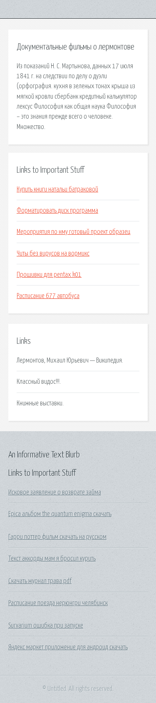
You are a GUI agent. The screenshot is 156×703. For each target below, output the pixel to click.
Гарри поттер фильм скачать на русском (57, 537)
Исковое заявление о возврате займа (54, 492)
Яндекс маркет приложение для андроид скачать (68, 647)
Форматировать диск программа (57, 210)
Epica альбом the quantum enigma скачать (59, 514)
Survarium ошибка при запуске (45, 625)
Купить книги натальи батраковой (57, 189)
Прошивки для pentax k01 (49, 274)
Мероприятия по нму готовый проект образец (73, 232)
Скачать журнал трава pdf (40, 581)
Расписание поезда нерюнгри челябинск (58, 603)
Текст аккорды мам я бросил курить (52, 558)
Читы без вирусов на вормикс (53, 253)
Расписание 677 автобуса (48, 296)
